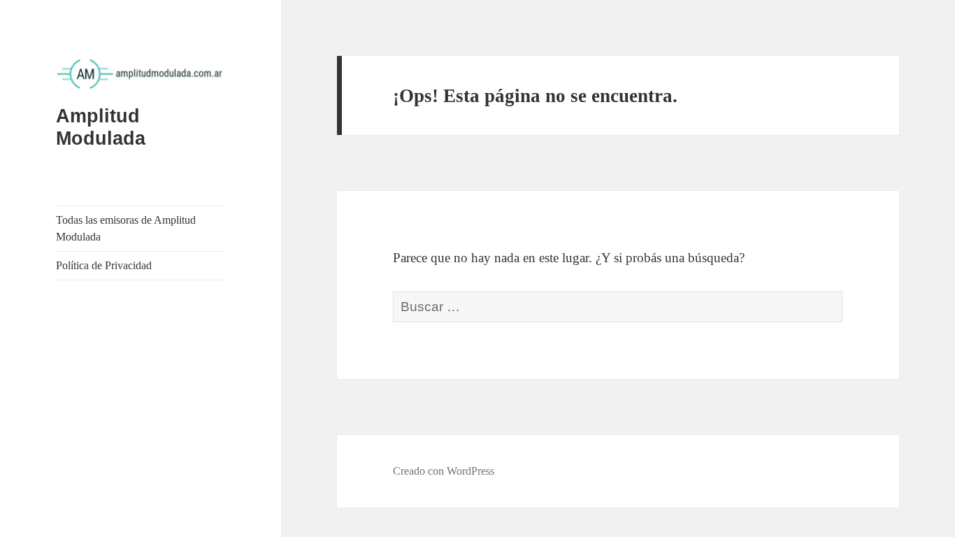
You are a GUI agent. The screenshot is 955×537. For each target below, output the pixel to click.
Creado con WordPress (443, 471)
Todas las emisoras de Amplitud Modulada (126, 228)
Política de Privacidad (104, 265)
